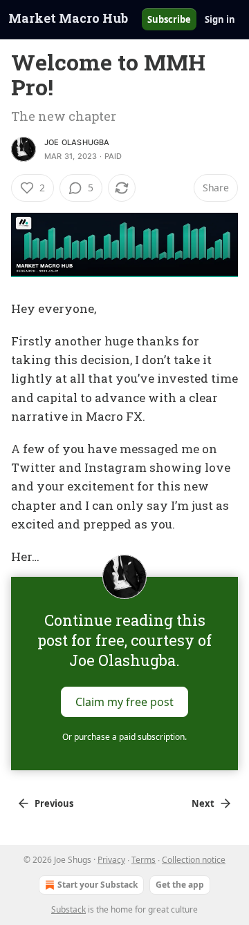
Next (203, 803)
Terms (143, 860)
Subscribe (169, 19)
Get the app (180, 884)
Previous (54, 803)
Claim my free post (124, 701)
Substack (68, 909)
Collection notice (193, 860)
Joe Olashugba (77, 142)
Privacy (111, 860)
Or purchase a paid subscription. (124, 737)
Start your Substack (97, 884)
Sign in (220, 19)
